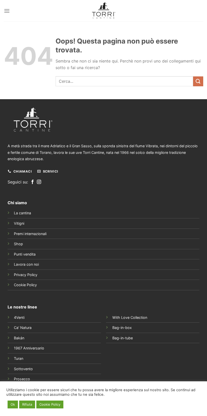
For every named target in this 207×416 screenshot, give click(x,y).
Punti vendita (25, 254)
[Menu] (7, 11)
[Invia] (198, 81)
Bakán (19, 338)
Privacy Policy (25, 275)
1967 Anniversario (29, 348)
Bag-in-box (122, 327)
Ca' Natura (23, 327)
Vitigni (19, 223)
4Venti (19, 317)
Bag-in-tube (122, 338)
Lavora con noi (26, 264)
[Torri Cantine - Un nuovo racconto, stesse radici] (103, 11)
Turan (18, 358)
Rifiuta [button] (27, 404)
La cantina (22, 213)
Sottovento (23, 369)
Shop (18, 244)
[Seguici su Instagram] (39, 182)
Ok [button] (13, 404)
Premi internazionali (30, 234)
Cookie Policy (25, 285)
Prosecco (22, 379)
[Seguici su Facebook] (32, 182)
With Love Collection (129, 317)
